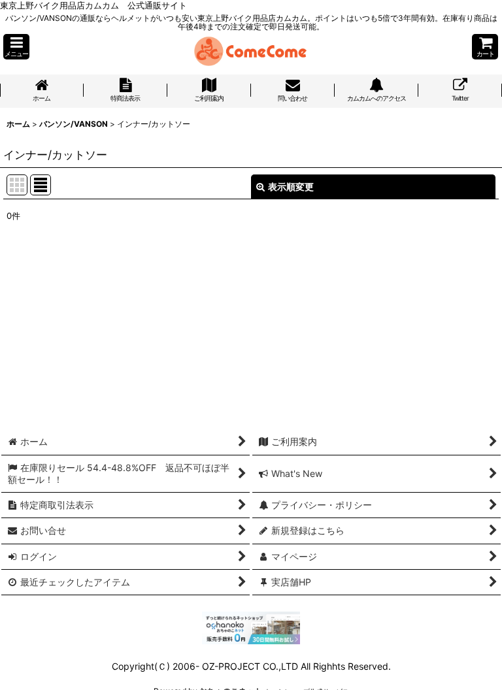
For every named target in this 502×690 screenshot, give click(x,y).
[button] (16, 46)
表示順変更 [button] (291, 186)
